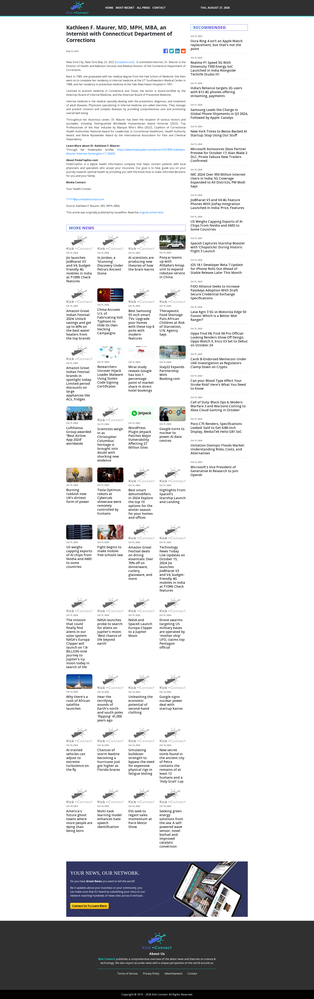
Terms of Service (127, 973)
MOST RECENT (125, 7)
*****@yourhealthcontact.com (85, 199)
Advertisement (173, 973)
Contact (192, 973)
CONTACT (159, 7)
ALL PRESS (143, 7)
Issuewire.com (124, 62)
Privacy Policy (151, 973)
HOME (109, 7)
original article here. (151, 212)
